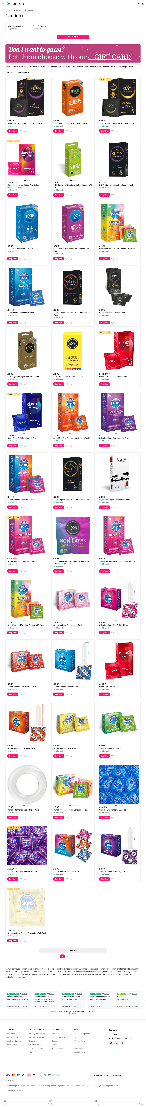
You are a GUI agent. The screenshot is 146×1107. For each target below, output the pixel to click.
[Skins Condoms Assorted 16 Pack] (27, 474)
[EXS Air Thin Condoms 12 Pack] (27, 223)
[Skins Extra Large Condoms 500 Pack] (27, 845)
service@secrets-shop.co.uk (120, 1038)
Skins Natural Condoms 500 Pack (113, 810)
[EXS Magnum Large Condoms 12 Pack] (27, 351)
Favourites (10, 1029)
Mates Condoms (39, 67)
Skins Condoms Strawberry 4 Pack (21, 687)
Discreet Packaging (36, 1037)
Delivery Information (36, 1034)
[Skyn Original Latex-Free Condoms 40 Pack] (119, 97)
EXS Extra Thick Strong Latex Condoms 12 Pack (71, 250)
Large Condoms (128, 67)
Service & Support (36, 1029)
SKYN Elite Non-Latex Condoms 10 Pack (116, 185)
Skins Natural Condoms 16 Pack (20, 313)
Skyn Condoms (51, 67)
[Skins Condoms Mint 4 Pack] (119, 722)
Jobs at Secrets (57, 1048)
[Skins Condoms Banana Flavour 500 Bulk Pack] (27, 907)
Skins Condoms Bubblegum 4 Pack (67, 625)
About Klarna (79, 1052)
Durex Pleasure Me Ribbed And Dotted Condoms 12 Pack (23, 186)
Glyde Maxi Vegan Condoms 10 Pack (114, 500)
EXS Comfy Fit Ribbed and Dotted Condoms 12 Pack (72, 186)
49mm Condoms (103, 67)
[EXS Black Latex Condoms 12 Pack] (119, 287)
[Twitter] (117, 1043)
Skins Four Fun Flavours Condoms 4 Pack (70, 810)
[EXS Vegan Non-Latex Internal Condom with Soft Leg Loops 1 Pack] (73, 535)
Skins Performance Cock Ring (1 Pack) (23, 810)
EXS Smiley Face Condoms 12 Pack (68, 376)
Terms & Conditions (36, 1048)
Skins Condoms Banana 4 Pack (66, 748)
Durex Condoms (25, 67)
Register (54, 1041)
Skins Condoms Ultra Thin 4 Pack (21, 748)
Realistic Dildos (11, 1037)
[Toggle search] (138, 3)
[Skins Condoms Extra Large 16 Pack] (119, 412)
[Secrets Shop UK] (16, 3)
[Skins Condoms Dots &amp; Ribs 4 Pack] (119, 599)
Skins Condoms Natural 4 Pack (66, 687)
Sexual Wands (11, 1044)
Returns (31, 1041)
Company (55, 1029)
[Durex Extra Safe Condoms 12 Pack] (27, 412)
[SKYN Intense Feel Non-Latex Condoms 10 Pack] (73, 287)
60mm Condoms (90, 67)
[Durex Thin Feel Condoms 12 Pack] (119, 351)
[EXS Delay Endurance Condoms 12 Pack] (73, 97)
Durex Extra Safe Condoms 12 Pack (22, 438)
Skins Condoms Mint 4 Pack (111, 748)
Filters (9, 73)
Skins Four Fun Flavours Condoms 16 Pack (117, 249)
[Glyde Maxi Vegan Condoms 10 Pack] (119, 474)
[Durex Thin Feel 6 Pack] (119, 661)
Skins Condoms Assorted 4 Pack (67, 871)
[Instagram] (122, 1043)
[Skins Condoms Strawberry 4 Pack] (27, 661)
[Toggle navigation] (3, 3)
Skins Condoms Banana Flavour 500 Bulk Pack (26, 933)
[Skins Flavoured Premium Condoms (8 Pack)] (27, 599)
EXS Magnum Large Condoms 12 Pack (23, 376)
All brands (78, 1037)
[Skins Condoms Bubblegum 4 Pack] (73, 599)
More (76, 1029)
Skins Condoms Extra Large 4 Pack (113, 871)
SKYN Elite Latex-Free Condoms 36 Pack (24, 123)
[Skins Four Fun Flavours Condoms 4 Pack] (73, 784)
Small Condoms (115, 67)
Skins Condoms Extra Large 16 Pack (114, 438)
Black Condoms (64, 67)
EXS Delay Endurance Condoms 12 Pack (70, 123)
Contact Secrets (58, 1037)
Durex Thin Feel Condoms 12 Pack (113, 376)
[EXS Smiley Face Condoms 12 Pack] (73, 351)
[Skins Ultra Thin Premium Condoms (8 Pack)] (73, 412)
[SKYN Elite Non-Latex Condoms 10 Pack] (119, 159)
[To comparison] (25, 131)
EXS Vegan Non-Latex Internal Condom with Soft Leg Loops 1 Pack (71, 562)
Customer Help (34, 1044)
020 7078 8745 (115, 1035)
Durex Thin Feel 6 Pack (109, 687)
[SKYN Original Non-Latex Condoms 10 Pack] (73, 474)
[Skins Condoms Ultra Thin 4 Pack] (27, 722)
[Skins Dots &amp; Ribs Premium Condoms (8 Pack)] (119, 535)
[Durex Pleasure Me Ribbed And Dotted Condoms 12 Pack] (27, 159)
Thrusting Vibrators (13, 1041)
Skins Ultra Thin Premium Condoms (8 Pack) (71, 438)
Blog (30, 1052)
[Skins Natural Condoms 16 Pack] (27, 287)
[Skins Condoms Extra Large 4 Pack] (119, 845)
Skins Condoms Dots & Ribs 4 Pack (114, 625)
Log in (53, 1044)
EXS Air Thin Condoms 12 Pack (20, 249)
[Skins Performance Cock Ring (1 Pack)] (27, 784)
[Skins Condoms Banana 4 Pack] (73, 722)
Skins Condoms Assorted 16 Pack (21, 500)
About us (55, 1034)
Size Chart (78, 1048)
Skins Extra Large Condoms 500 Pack (23, 871)
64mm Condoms (77, 67)
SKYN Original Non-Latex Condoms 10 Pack (71, 500)
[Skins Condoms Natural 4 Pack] (73, 661)
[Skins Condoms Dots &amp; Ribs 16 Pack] (27, 535)
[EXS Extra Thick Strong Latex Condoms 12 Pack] (73, 223)
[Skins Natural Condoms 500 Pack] (119, 784)
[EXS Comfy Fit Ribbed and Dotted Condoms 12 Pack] (73, 159)
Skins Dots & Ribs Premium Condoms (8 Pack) (118, 561)
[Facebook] (111, 1043)
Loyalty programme (82, 1034)
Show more (73, 37)
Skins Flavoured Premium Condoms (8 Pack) (25, 625)
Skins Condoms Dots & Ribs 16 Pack (22, 561)
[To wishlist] (20, 131)
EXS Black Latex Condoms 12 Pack (113, 313)
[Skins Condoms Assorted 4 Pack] (73, 845)
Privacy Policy (80, 1041)
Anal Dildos (10, 1034)
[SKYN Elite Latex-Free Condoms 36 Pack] (27, 97)
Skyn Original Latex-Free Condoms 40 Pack (117, 123)
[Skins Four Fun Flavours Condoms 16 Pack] (119, 223)
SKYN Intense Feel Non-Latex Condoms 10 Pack (71, 314)
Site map (78, 1044)
